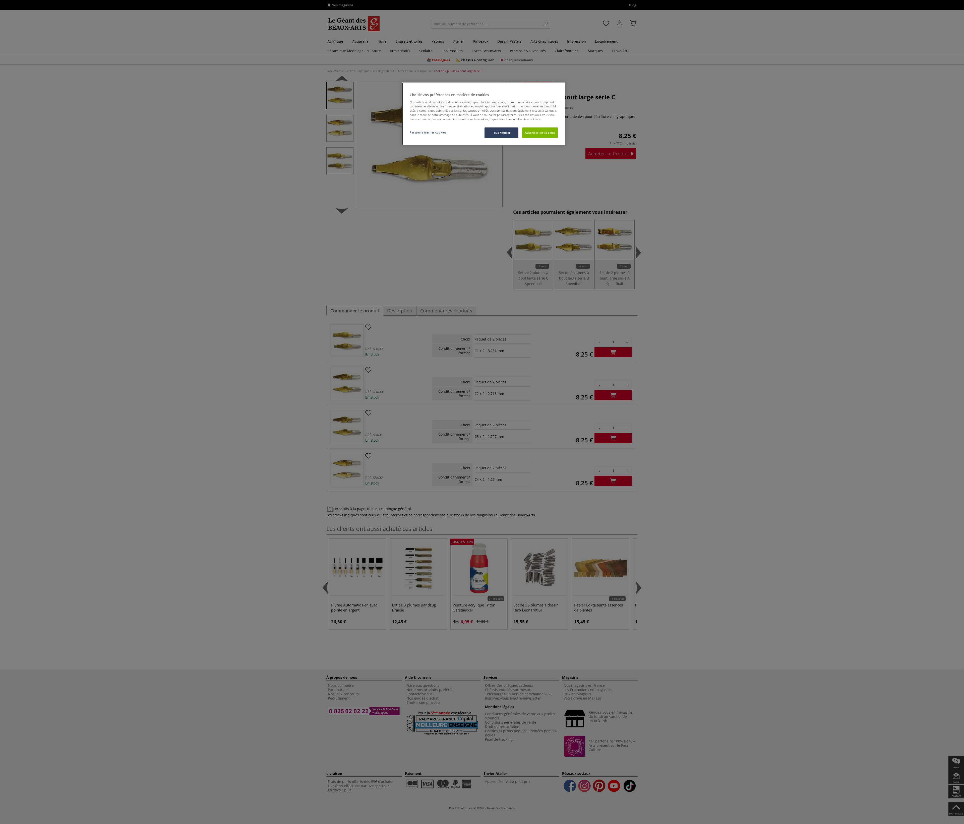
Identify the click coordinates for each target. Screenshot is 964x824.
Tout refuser (501, 132)
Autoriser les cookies (540, 132)
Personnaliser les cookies (428, 132)
